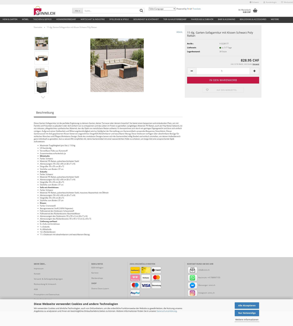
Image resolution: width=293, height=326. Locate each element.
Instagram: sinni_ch (206, 292)
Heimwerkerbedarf (66, 19)
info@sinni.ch (204, 270)
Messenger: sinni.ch (206, 285)
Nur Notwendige (247, 312)
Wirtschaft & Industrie (93, 19)
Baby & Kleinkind (226, 19)
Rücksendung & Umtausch (45, 284)
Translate (197, 8)
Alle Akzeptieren (247, 305)
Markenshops (97, 278)
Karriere (94, 272)
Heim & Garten (10, 19)
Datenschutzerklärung (167, 311)
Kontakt (37, 273)
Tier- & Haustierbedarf (174, 19)
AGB (36, 289)
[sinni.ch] (51, 11)
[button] (254, 2)
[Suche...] (141, 11)
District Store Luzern (100, 288)
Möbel (25, 19)
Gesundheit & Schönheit (146, 19)
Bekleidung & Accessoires (253, 19)
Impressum (38, 268)
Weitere (275, 19)
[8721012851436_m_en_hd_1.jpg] (117, 65)
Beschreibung (45, 112)
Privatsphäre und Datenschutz (47, 294)
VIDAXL (179, 32)
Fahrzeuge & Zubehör (202, 19)
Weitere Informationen (247, 319)
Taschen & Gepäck (42, 19)
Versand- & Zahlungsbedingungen (48, 279)
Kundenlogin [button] (271, 2)
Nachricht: (202, 277)
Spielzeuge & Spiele (119, 19)
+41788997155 (213, 277)
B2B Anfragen (97, 267)
